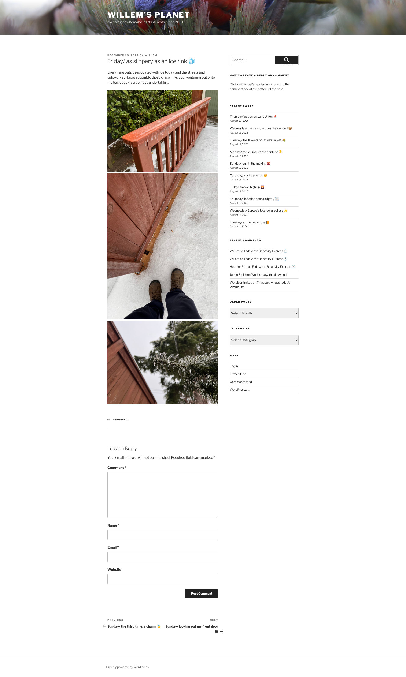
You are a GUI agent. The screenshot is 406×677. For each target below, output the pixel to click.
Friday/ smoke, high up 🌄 (247, 187)
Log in (234, 366)
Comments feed (241, 382)
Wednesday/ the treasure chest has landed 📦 (261, 128)
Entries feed (238, 374)
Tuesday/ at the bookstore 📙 (249, 222)
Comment (116, 468)
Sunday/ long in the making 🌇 (250, 163)
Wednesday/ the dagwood (269, 274)
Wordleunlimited (241, 282)
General (120, 419)
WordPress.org (240, 389)
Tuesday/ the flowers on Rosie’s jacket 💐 (257, 140)
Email (113, 547)
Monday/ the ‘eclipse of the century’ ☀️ (256, 152)
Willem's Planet (148, 14)
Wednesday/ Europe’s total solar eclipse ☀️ (259, 210)
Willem (151, 55)
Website (114, 570)
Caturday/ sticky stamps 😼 (248, 175)
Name (113, 525)
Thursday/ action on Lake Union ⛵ (253, 116)
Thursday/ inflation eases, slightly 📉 (254, 199)
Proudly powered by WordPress (127, 667)
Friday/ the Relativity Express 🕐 (265, 251)
